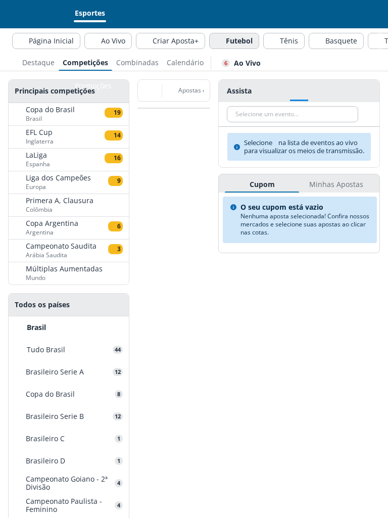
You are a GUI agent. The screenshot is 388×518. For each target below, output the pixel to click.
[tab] (38, 62)
